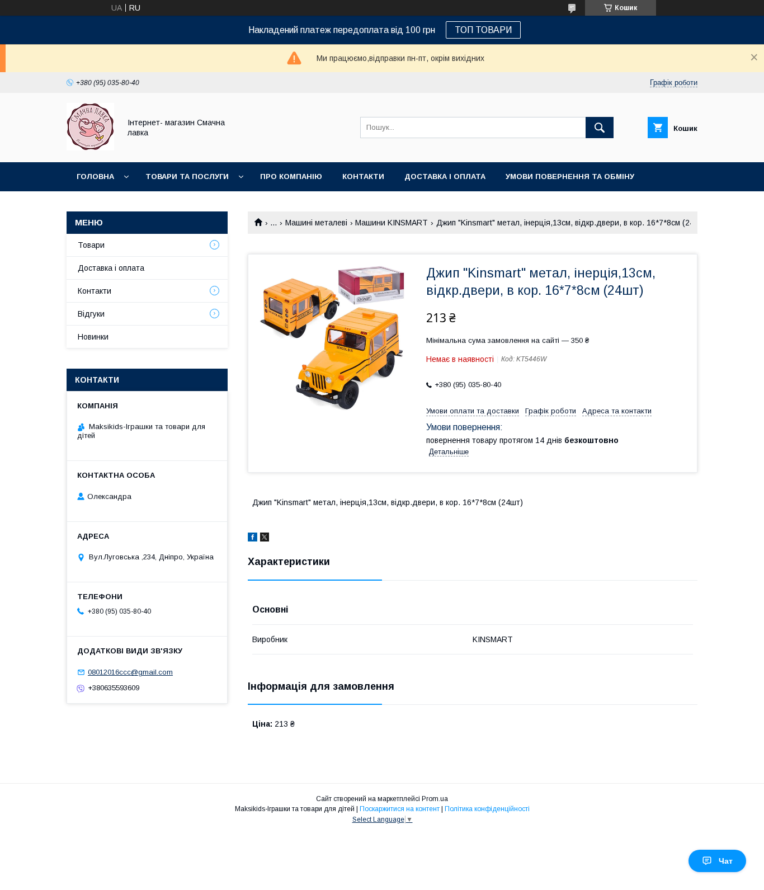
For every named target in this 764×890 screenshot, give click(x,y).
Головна (95, 176)
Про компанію (291, 176)
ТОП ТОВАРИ (483, 30)
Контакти (363, 176)
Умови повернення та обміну (570, 176)
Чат (726, 860)
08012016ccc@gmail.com (130, 672)
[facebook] (252, 538)
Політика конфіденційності (487, 809)
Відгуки (91, 313)
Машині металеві (316, 222)
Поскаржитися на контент (400, 809)
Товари (91, 245)
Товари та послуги (187, 176)
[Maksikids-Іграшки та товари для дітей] (90, 147)
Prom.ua (435, 799)
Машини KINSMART (391, 222)
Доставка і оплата (444, 176)
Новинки (96, 205)
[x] (264, 538)
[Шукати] (600, 127)
